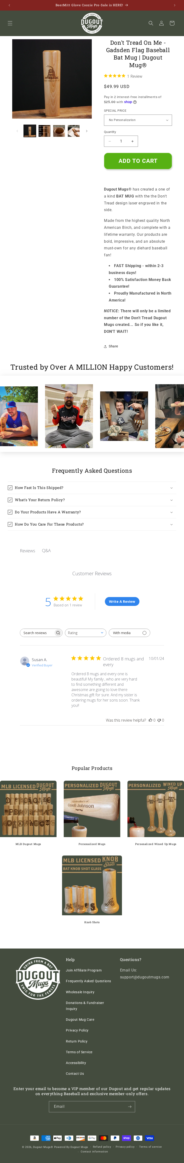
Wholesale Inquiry (80, 992)
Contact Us (75, 1073)
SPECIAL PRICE (115, 110)
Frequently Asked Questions (88, 981)
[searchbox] (37, 633)
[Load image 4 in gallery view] (74, 131)
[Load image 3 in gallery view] (59, 131)
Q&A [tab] (46, 550)
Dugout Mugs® (43, 1147)
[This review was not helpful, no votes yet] (159, 720)
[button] (10, 23)
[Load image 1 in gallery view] (30, 131)
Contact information (94, 1151)
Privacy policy (125, 1146)
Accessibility (76, 1063)
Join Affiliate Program (84, 970)
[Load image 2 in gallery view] (44, 131)
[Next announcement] (174, 5)
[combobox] (85, 633)
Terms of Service (79, 1052)
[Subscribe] (129, 1106)
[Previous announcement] (9, 5)
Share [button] (113, 346)
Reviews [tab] (27, 551)
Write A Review (122, 601)
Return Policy (76, 1041)
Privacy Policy (77, 1030)
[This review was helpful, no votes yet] (150, 720)
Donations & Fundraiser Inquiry (85, 1006)
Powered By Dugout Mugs (71, 1147)
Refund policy (102, 1146)
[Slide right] (86, 131)
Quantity (110, 132)
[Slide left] (17, 131)
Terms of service (150, 1146)
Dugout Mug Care (80, 1019)
